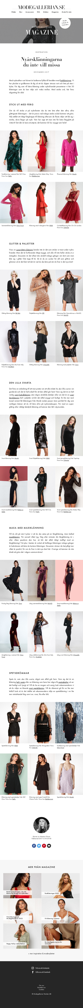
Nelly (10, 176)
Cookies (41, 989)
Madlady (11, 367)
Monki (74, 174)
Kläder (14, 12)
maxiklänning (14, 537)
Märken (45, 12)
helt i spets (20, 682)
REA (38, 12)
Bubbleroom (36, 176)
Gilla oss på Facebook (43, 972)
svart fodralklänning (22, 395)
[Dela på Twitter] (39, 846)
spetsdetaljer (63, 682)
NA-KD (66, 315)
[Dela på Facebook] (34, 846)
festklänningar (65, 81)
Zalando (66, 228)
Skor (20, 12)
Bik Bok (17, 313)
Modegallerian (41, 31)
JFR (43, 313)
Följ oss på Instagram (42, 968)
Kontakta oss (41, 987)
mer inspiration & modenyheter (42, 954)
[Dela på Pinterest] (44, 846)
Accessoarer (30, 12)
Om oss (41, 985)
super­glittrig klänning (24, 250)
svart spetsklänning (36, 688)
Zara (76, 365)
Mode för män (66, 12)
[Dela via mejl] (49, 846)
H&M (51, 225)
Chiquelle (46, 365)
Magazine (55, 12)
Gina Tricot (20, 225)
